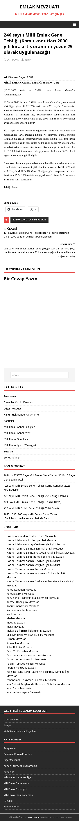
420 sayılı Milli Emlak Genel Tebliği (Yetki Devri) (31, 508)
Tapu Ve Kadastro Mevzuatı (22, 651)
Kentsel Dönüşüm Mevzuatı (22, 602)
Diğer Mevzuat (12, 408)
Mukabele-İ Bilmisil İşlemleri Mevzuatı (28, 630)
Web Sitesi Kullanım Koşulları (20, 731)
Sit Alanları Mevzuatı (18, 643)
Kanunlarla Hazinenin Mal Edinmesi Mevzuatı (32, 597)
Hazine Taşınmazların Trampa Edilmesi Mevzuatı (35, 556)
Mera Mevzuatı (15, 626)
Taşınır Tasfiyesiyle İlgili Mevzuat (25, 663)
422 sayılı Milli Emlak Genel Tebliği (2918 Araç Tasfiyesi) (36, 496)
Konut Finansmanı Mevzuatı (23, 606)
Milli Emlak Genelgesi (16, 439)
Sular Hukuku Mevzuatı (19, 647)
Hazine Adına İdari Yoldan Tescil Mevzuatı (31, 536)
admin (27, 59)
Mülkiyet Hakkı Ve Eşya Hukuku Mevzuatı (30, 635)
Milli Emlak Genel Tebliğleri (19, 427)
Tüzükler (9, 451)
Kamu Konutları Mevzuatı (29, 219)
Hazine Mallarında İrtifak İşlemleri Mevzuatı (31, 540)
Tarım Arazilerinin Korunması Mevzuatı (29, 655)
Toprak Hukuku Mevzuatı (21, 667)
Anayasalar (10, 396)
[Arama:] (39, 375)
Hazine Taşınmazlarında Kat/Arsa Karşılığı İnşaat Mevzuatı (40, 552)
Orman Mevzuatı (16, 639)
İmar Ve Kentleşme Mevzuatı (23, 692)
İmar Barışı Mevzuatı (18, 688)
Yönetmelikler (12, 457)
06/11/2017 (13, 59)
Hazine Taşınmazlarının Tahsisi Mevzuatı (30, 569)
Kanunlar (9, 421)
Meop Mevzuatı (15, 622)
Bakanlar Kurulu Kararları (18, 402)
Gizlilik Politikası (12, 719)
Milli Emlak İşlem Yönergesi (20, 445)
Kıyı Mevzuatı (14, 614)
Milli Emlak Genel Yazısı (17, 433)
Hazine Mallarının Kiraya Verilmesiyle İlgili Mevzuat (36, 544)
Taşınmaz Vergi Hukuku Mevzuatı (26, 659)
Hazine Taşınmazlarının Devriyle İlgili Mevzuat (33, 561)
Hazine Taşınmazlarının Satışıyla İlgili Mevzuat (33, 565)
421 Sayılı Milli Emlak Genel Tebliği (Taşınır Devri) (32, 502)
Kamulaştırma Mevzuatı (20, 593)
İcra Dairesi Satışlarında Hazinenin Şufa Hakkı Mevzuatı (38, 684)
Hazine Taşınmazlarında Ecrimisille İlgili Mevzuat (34, 548)
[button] (74, 24)
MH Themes (34, 817)
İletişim (7, 725)
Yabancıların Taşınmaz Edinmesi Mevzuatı (31, 680)
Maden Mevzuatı (16, 618)
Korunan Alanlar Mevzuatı (21, 610)
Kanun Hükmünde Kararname (21, 414)
